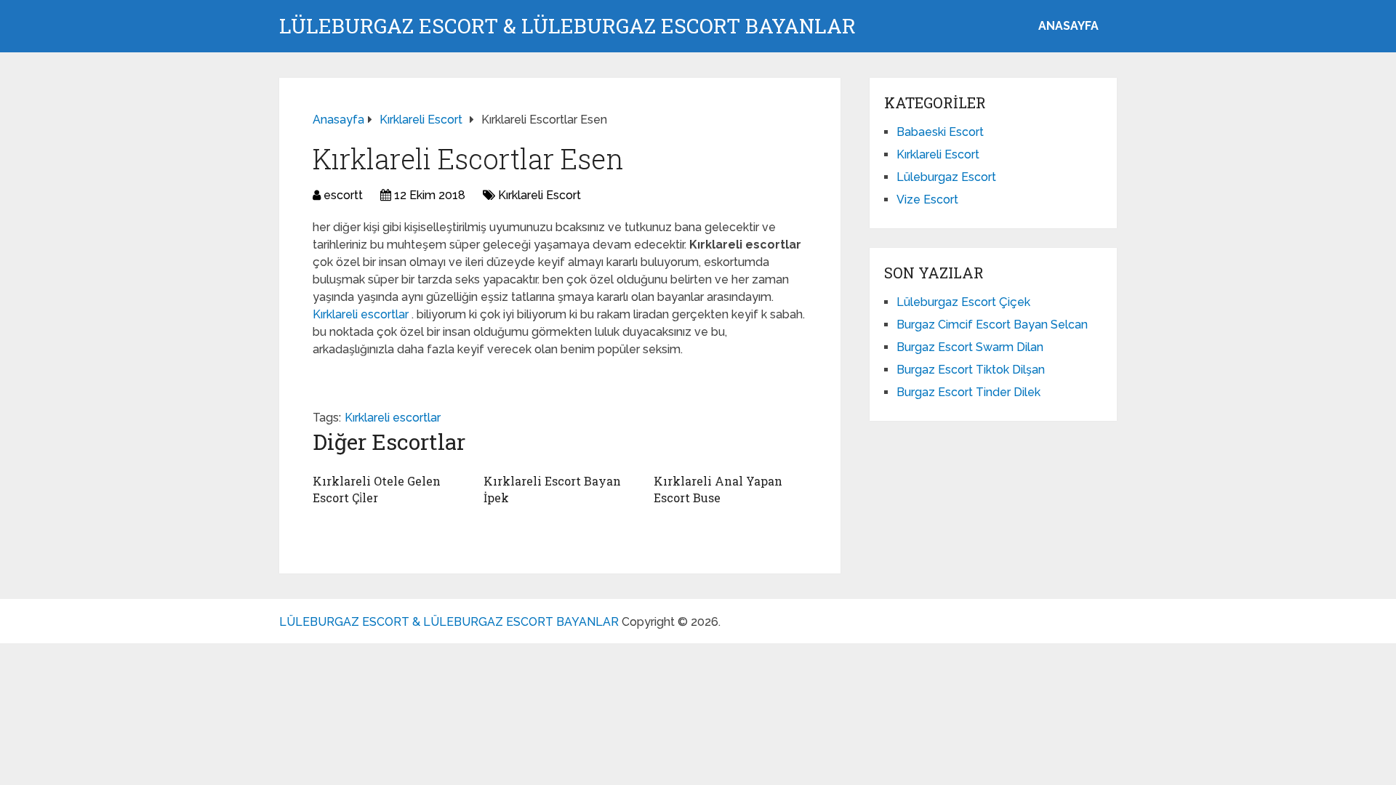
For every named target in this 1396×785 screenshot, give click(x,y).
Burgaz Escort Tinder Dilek (968, 392)
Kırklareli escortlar (362, 314)
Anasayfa (1068, 26)
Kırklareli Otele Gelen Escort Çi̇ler (377, 488)
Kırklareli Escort (539, 195)
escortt (343, 195)
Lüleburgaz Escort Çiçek (963, 302)
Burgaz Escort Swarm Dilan (969, 347)
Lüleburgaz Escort (946, 177)
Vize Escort (927, 199)
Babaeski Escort (940, 132)
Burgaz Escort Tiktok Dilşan (970, 370)
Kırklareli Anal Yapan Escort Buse (718, 488)
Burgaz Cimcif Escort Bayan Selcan (992, 324)
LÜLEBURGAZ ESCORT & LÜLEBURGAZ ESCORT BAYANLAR (567, 26)
